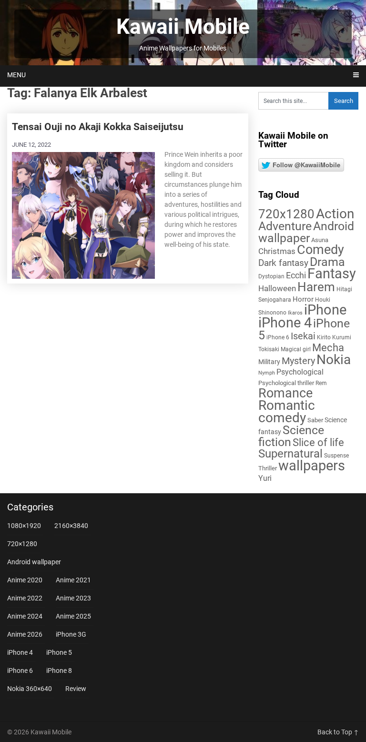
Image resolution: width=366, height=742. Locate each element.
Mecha (328, 348)
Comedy (320, 249)
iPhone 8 (59, 670)
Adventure (285, 226)
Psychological (300, 371)
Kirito (324, 337)
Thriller (267, 468)
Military (269, 362)
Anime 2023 (73, 598)
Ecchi (296, 275)
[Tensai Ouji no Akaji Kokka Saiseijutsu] (83, 214)
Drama (327, 262)
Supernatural (290, 453)
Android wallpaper (306, 232)
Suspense (336, 455)
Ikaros (295, 313)
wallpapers (311, 465)
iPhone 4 (285, 323)
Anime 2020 (24, 580)
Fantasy (331, 273)
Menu (16, 75)
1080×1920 (24, 525)
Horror (303, 299)
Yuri (265, 478)
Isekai (303, 336)
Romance (285, 393)
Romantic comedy (286, 411)
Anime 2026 (24, 634)
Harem (316, 286)
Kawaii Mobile (183, 26)
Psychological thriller (286, 382)
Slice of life (318, 442)
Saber (315, 420)
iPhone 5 (59, 652)
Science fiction (291, 436)
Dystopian (271, 276)
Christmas (276, 251)
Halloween (277, 288)
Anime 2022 (24, 598)
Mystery (298, 361)
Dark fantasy (283, 263)
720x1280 (286, 214)
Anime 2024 (24, 616)
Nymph (266, 373)
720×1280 (22, 544)
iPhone (325, 310)
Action (335, 214)
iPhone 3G (71, 634)
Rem (321, 383)
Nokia (333, 359)
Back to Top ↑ (338, 732)
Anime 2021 (73, 580)
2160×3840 (71, 525)
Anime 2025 (73, 616)
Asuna (319, 240)
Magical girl (296, 349)
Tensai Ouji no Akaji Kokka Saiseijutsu (97, 126)
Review (75, 688)
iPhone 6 (277, 337)
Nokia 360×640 (29, 688)
